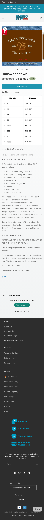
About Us (8, 326)
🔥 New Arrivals (10, 377)
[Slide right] (26, 69)
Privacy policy (16, 515)
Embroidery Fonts (11, 387)
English (20, 499)
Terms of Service (11, 353)
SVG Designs (9, 397)
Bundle (7, 407)
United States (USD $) (20, 487)
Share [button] (6, 277)
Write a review (22, 305)
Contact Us (9, 331)
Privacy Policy (9, 363)
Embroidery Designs (12, 382)
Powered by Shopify (22, 512)
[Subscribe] (37, 464)
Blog (6, 412)
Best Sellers (9, 402)
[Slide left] (17, 69)
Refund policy (9, 358)
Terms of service (28, 515)
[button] (2, 17)
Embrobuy (12, 512)
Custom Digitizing (11, 392)
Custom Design (10, 336)
